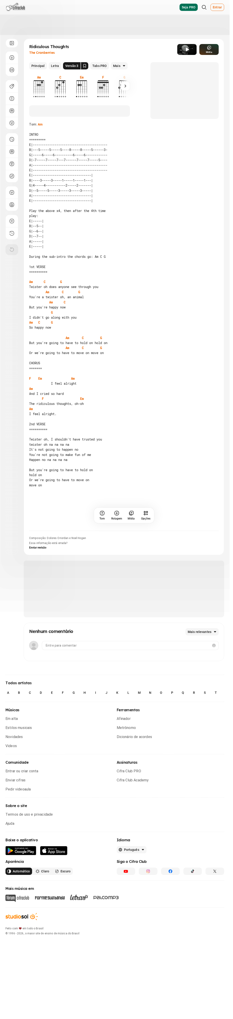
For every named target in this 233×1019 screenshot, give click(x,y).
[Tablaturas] (11, 139)
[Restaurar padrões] (11, 249)
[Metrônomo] (11, 204)
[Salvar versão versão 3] (84, 65)
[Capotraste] (11, 110)
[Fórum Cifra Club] (17, 898)
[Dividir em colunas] (11, 69)
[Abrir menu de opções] (11, 43)
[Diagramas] (11, 151)
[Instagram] (148, 871)
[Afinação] (11, 123)
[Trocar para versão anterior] (11, 233)
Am (40, 124)
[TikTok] (192, 871)
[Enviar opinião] (11, 221)
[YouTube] (126, 871)
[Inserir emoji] (214, 645)
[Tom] (11, 98)
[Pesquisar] (204, 7)
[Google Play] (20, 850)
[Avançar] (125, 86)
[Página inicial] (15, 7)
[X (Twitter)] (214, 871)
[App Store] (54, 850)
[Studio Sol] (21, 916)
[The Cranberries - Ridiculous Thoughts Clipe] (187, 49)
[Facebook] (170, 871)
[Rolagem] (11, 57)
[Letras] (79, 897)
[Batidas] (11, 176)
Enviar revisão (37, 547)
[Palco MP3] (106, 897)
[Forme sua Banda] (50, 897)
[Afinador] (11, 192)
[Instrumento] (11, 86)
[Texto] (11, 163)
